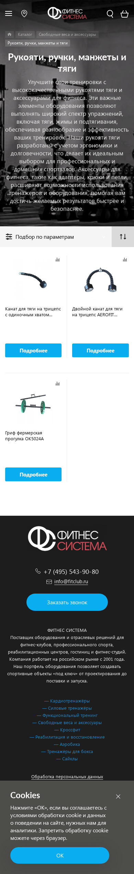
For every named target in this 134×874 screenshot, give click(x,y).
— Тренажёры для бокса (67, 751)
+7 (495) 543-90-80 (71, 571)
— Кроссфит (67, 729)
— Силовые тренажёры (67, 708)
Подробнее (33, 350)
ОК (60, 855)
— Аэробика (67, 744)
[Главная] (9, 34)
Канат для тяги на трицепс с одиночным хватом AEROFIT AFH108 (33, 311)
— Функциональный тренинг (67, 715)
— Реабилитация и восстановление (67, 737)
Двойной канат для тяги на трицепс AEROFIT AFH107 (97, 311)
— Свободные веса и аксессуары (67, 722)
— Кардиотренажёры (67, 700)
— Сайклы (67, 758)
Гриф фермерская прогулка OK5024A (24, 435)
